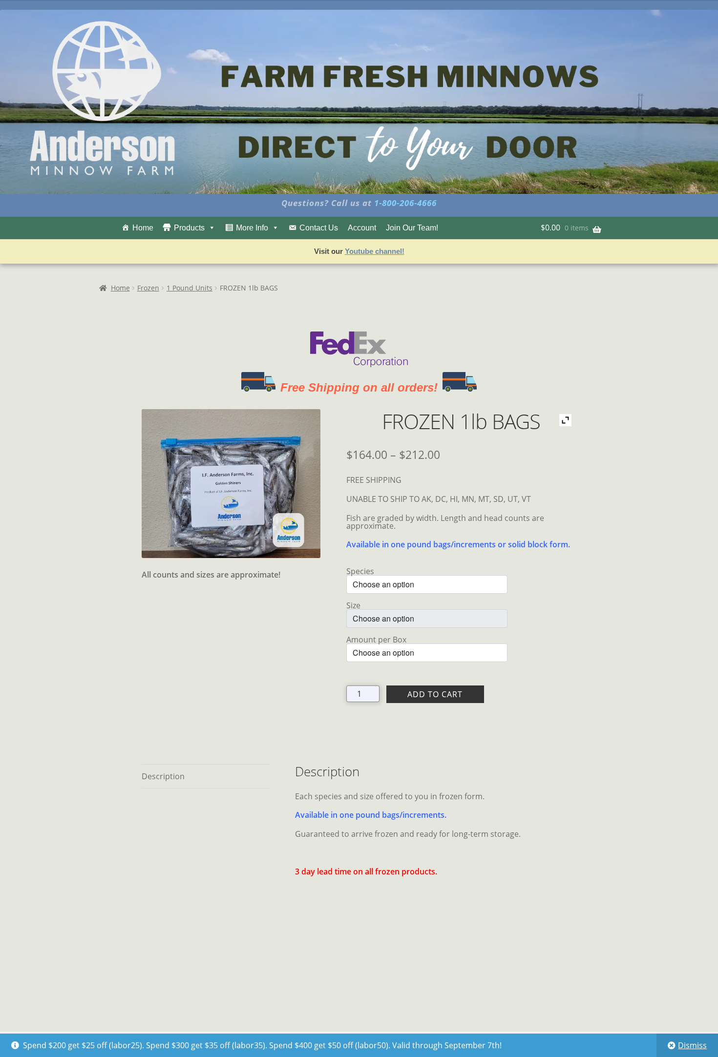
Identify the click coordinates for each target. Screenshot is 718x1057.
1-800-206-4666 (405, 202)
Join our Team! (412, 228)
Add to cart (435, 694)
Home (142, 228)
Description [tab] (163, 776)
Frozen (148, 287)
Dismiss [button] (692, 1045)
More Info (252, 228)
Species (360, 571)
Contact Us (318, 228)
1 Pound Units (189, 287)
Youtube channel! (374, 251)
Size (353, 605)
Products (189, 228)
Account (362, 228)
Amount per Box (376, 639)
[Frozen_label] (231, 483)
